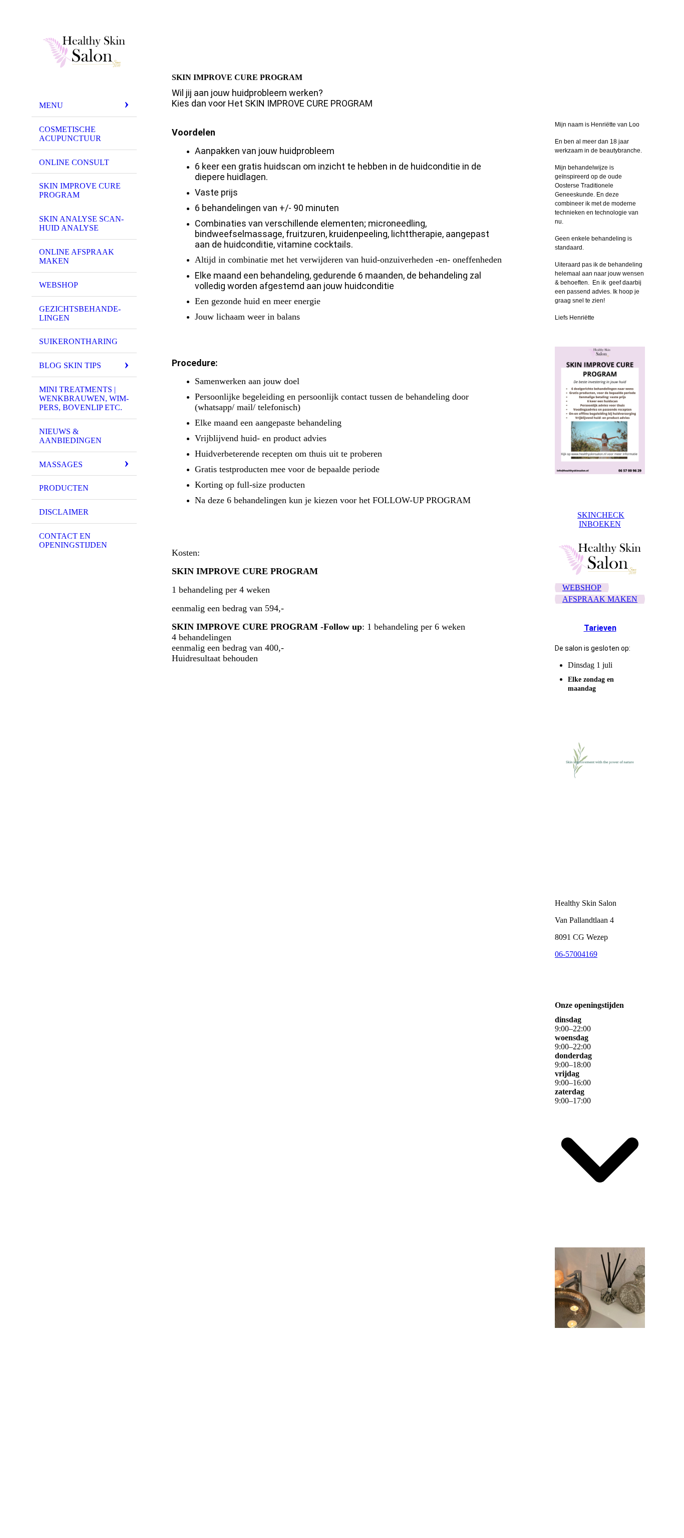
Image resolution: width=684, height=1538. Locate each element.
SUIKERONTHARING (78, 341)
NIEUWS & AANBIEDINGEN (70, 436)
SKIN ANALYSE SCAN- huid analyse (81, 223)
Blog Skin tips (70, 365)
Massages (61, 464)
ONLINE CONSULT (74, 162)
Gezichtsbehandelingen (80, 313)
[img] (84, 52)
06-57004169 (576, 954)
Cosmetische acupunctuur (70, 134)
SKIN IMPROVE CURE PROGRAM (80, 190)
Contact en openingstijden (73, 540)
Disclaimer (64, 512)
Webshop (58, 285)
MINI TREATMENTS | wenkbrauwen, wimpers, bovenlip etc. (84, 398)
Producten (64, 488)
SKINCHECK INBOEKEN (600, 519)
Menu (51, 105)
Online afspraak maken (76, 256)
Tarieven (600, 628)
